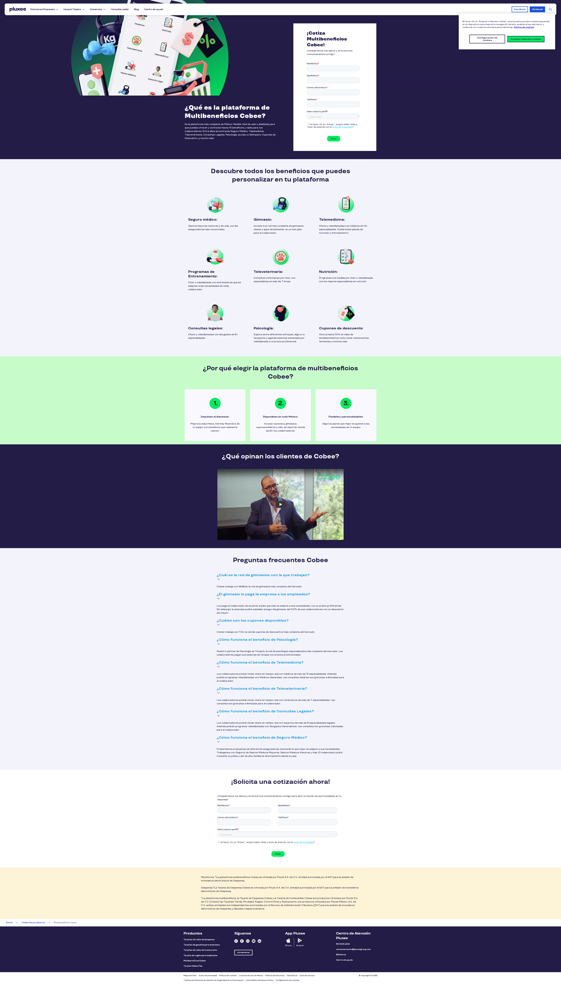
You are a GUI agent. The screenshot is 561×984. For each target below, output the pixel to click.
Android (299, 945)
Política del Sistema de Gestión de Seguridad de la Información (214, 980)
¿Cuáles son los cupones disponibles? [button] (253, 620)
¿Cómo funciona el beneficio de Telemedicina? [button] (260, 662)
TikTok (236, 941)
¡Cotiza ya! (537, 9)
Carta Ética (292, 976)
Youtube (253, 941)
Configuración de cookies (287, 980)
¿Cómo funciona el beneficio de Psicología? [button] (257, 640)
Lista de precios (307, 976)
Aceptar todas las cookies (526, 39)
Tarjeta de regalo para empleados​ (200, 955)
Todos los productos (33, 922)
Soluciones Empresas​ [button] (42, 9)
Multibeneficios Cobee (194, 960)
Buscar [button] (550, 9)
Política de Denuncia (274, 976)
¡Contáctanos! (243, 952)
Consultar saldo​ (120, 9)
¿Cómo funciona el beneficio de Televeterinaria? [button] (262, 688)
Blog (136, 9)
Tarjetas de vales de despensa (199, 939)
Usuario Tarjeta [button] (72, 9)
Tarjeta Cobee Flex (192, 966)
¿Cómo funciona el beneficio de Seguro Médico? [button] (262, 737)
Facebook (242, 941)
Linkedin (259, 941)
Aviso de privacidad (208, 976)
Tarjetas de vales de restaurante (200, 950)
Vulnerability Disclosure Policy (259, 980)
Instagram (248, 941)
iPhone (288, 945)
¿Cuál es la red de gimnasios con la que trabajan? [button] (263, 575)
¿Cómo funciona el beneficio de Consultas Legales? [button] (265, 711)
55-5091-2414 (343, 944)
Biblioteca (341, 954)
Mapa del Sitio (190, 976)
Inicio (9, 922)
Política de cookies (228, 976)
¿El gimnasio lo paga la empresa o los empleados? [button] (263, 594)
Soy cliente (519, 9)
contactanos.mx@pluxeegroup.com (353, 949)
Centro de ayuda (153, 9)
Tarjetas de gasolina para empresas (201, 945)
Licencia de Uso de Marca (251, 976)
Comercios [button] (96, 9)
